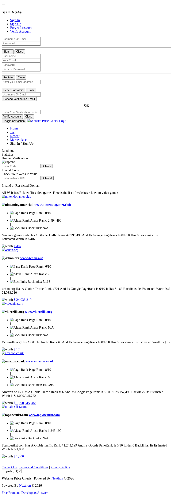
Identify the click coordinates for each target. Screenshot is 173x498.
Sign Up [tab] (15, 24)
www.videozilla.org (38, 311)
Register (8, 77)
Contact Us (10, 467)
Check (47, 166)
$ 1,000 (19, 456)
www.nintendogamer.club (52, 204)
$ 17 (17, 349)
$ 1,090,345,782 (25, 403)
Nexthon (57, 478)
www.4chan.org (31, 258)
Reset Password (13, 90)
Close (19, 51)
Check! (47, 178)
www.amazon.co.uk (40, 361)
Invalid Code (10, 170)
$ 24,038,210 (22, 299)
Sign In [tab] (15, 20)
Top (12, 132)
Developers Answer (34, 492)
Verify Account (12, 116)
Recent (14, 136)
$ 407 (17, 246)
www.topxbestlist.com (44, 415)
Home (14, 128)
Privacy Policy (60, 467)
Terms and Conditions (33, 467)
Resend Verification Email (19, 98)
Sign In (7, 51)
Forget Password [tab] (21, 27)
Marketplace (18, 139)
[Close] (3, 4)
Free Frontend (11, 492)
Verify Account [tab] (20, 31)
